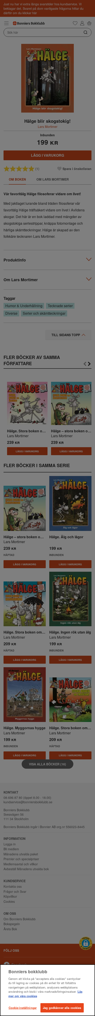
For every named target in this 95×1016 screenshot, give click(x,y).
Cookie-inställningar (23, 1008)
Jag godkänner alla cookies (62, 1008)
